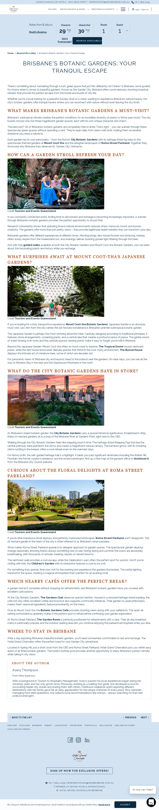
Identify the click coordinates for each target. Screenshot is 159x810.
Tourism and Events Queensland (35, 211)
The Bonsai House (131, 349)
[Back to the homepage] (13, 9)
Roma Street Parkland (115, 143)
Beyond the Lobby (26, 53)
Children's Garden (42, 563)
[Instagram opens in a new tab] (78, 739)
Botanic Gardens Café (55, 610)
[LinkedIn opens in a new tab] (87, 739)
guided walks (31, 245)
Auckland (24, 725)
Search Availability (89, 40)
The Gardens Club (51, 597)
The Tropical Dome (111, 346)
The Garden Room (48, 619)
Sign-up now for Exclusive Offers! (79, 770)
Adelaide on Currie (125, 725)
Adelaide (12, 725)
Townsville (90, 725)
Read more (104, 804)
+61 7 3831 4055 (142, 2)
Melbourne (76, 725)
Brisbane (37, 725)
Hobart (48, 725)
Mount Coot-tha (54, 143)
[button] (66, 28)
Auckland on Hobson (18, 729)
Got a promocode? (65, 40)
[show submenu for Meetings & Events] (117, 9)
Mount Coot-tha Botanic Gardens (87, 324)
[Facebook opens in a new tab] (70, 739)
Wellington (105, 725)
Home (10, 53)
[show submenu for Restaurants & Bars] (88, 9)
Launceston (60, 725)
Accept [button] (125, 804)
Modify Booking (38, 32)
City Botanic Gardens (84, 139)
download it (141, 458)
